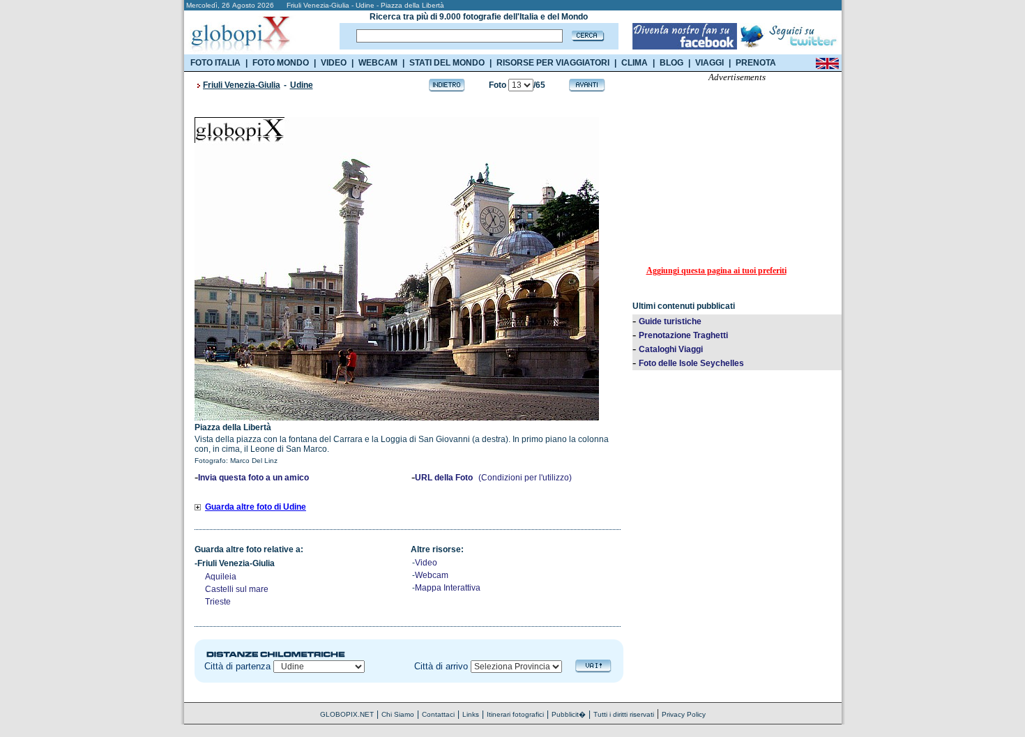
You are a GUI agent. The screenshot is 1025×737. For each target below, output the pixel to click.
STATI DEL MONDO (447, 63)
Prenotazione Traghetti (683, 335)
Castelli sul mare (236, 589)
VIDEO (334, 63)
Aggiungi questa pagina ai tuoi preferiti (716, 270)
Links (470, 714)
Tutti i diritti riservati (623, 714)
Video (426, 563)
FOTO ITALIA (215, 63)
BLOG (671, 63)
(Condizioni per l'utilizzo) (525, 478)
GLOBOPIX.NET (347, 714)
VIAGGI (709, 63)
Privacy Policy (684, 714)
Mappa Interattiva (447, 588)
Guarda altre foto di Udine (255, 507)
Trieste (218, 602)
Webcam (431, 575)
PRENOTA (756, 63)
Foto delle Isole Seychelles (691, 363)
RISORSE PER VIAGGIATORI (552, 63)
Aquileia (220, 577)
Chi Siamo (397, 714)
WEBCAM (377, 63)
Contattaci (438, 714)
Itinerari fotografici (515, 714)
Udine (301, 85)
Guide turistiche (670, 321)
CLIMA (634, 63)
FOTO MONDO (280, 63)
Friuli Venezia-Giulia (241, 85)
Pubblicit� (569, 714)
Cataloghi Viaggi (671, 349)
